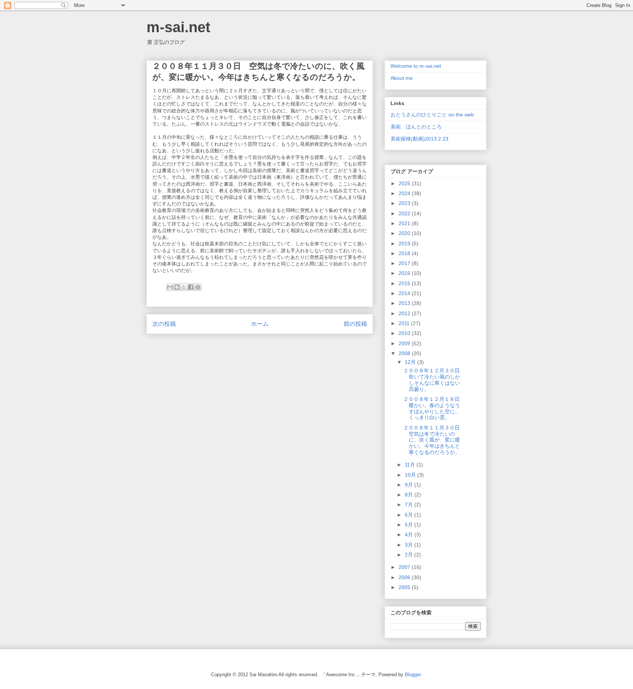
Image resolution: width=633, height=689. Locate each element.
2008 (405, 353)
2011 (405, 323)
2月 (409, 555)
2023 (405, 203)
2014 (405, 293)
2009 (405, 343)
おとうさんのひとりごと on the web (432, 115)
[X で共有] (184, 287)
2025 (405, 183)
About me (401, 78)
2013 (405, 303)
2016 (405, 273)
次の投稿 (164, 324)
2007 (405, 567)
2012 (405, 313)
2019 (405, 243)
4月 (409, 534)
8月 (409, 495)
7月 (409, 504)
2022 (405, 213)
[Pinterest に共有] (197, 287)
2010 (405, 333)
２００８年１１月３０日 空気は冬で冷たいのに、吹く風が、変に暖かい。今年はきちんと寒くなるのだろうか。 (434, 440)
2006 (405, 577)
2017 (405, 263)
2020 (405, 233)
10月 (411, 475)
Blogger (413, 674)
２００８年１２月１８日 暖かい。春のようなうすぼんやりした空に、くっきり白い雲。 (434, 408)
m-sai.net (178, 27)
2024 (405, 193)
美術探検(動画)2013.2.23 (419, 139)
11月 (411, 465)
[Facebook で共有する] (191, 287)
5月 (409, 525)
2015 (405, 283)
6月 (409, 515)
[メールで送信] (170, 287)
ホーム (260, 324)
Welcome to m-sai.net (415, 66)
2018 (405, 253)
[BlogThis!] (177, 287)
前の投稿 (355, 324)
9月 (409, 485)
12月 (411, 362)
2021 (405, 223)
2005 (405, 587)
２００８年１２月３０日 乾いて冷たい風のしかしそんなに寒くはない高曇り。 (434, 380)
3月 (409, 545)
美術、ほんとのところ (416, 127)
